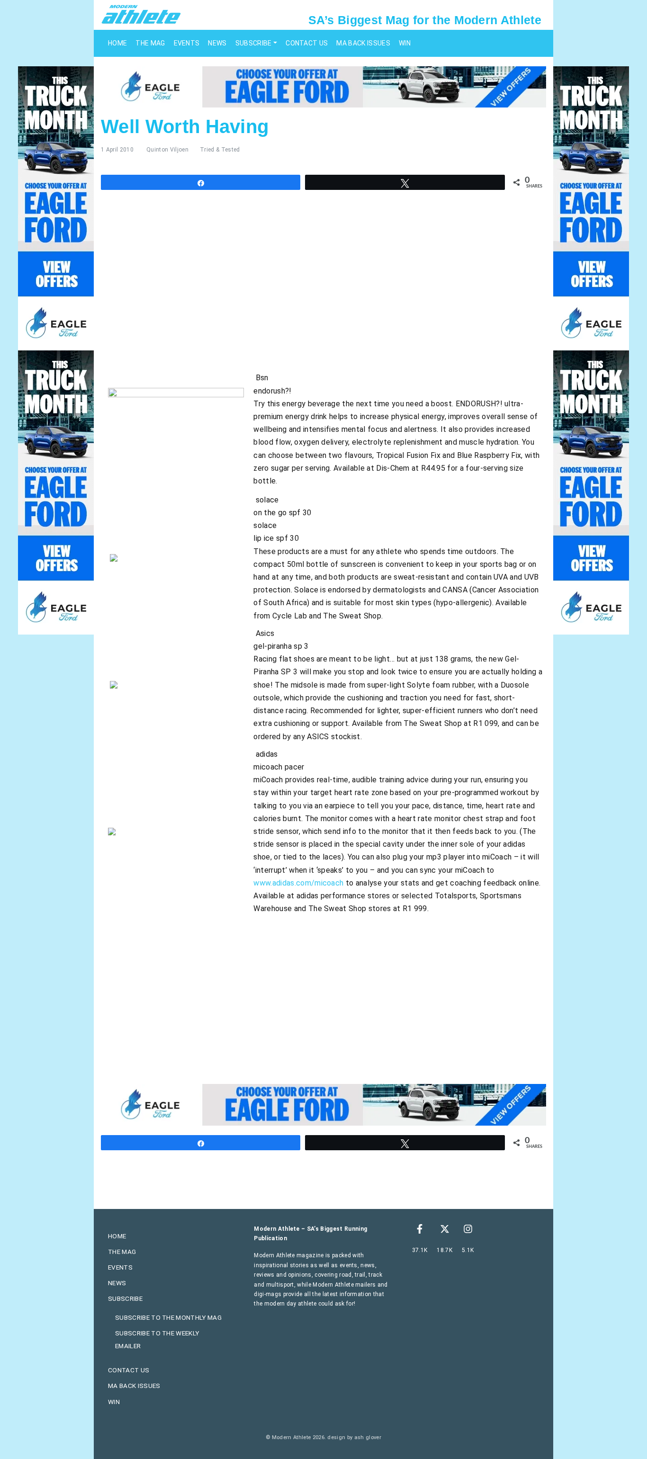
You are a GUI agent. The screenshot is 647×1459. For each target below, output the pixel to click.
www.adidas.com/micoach (298, 882)
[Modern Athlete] (141, 13)
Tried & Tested (220, 149)
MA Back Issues (363, 43)
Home (117, 43)
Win (405, 43)
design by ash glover (354, 1437)
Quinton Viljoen (167, 149)
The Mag (150, 43)
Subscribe (253, 43)
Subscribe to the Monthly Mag (168, 1317)
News (217, 43)
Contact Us (307, 43)
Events (187, 43)
